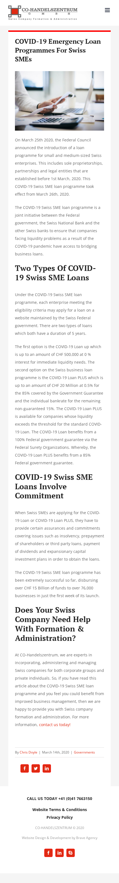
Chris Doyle (28, 752)
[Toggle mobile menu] (108, 10)
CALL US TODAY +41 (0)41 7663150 (59, 798)
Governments (84, 752)
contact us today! (55, 724)
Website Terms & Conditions (59, 809)
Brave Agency (86, 837)
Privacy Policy (59, 817)
